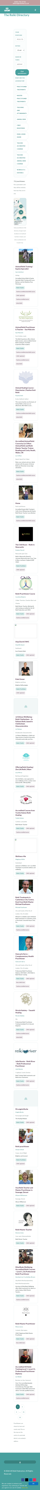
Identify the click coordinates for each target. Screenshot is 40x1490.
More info (25, 1487)
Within (17, 46)
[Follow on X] (26, 1479)
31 (23, 1412)
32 (20, 1417)
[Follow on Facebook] (22, 1479)
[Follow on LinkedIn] (30, 1479)
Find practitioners (22, 72)
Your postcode (18, 33)
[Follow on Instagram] (34, 1479)
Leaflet (17, 219)
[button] (21, 206)
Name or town (18, 58)
